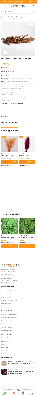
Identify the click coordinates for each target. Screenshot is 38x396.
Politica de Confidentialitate (9, 300)
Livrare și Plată (5, 294)
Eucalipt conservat (12, 81)
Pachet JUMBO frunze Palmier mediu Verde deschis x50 (26, 237)
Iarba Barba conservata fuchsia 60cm (27, 155)
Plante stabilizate (6, 19)
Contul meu (4, 347)
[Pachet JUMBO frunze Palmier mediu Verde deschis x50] (27, 226)
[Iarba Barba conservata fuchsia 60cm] (27, 144)
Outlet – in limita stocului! (8, 351)
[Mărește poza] (5, 52)
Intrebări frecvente (6, 306)
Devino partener (6, 354)
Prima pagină (5, 17)
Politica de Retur (6, 297)
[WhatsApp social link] (15, 71)
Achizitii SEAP (5, 341)
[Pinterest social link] (11, 71)
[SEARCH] (33, 12)
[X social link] (8, 71)
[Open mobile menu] (2, 6)
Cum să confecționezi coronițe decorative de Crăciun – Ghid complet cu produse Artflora (21, 371)
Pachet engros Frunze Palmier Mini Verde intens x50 (8, 237)
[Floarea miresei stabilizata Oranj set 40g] (9, 144)
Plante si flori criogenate (18, 17)
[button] (9, 162)
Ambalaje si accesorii (7, 330)
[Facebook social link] (6, 71)
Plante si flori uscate (7, 324)
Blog (2, 344)
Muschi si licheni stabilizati (9, 314)
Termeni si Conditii (6, 290)
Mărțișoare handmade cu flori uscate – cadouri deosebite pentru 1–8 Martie (21, 362)
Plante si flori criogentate (8, 321)
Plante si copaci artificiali (8, 317)
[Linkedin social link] (13, 71)
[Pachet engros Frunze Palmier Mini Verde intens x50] (9, 226)
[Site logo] (18, 6)
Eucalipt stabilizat (18, 19)
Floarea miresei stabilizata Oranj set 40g (8, 155)
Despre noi (4, 338)
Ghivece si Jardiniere (7, 327)
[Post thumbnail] (4, 363)
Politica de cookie (6, 303)
